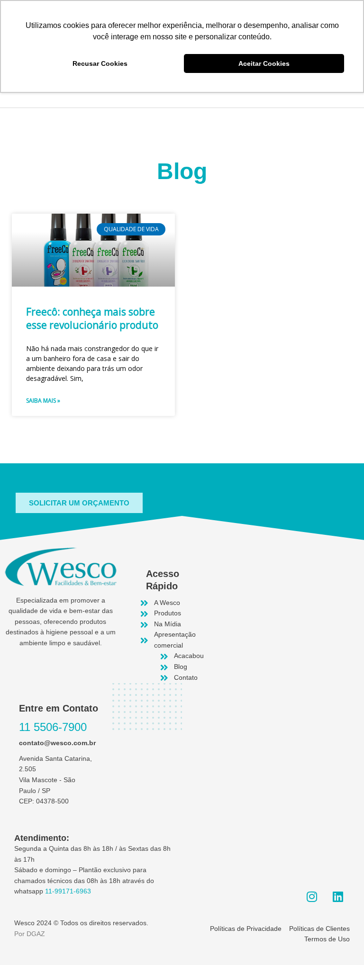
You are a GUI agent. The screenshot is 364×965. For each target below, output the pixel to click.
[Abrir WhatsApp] (340, 941)
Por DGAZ (29, 934)
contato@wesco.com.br (57, 743)
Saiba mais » (43, 401)
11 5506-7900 (53, 727)
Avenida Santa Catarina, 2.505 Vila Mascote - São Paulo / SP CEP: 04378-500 (55, 780)
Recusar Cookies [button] (100, 63)
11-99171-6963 (68, 891)
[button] (79, 503)
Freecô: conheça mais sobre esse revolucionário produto (92, 318)
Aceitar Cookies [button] (264, 63)
